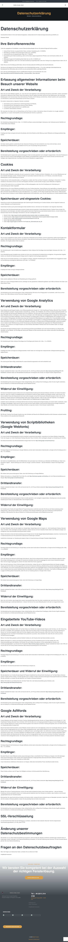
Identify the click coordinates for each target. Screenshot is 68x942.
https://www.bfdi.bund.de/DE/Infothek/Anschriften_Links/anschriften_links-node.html (20, 73)
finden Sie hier (52, 538)
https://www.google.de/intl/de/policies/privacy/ (11, 682)
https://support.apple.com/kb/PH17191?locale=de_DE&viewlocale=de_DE (24, 221)
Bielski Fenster (36, 937)
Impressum (31, 939)
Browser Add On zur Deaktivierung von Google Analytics (36, 399)
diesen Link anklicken (8, 403)
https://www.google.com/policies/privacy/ (45, 440)
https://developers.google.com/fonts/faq (38, 476)
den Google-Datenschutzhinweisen (45, 534)
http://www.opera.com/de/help (14, 220)
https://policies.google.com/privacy (37, 643)
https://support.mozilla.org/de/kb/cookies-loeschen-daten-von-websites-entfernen (30, 215)
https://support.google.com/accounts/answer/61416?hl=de (25, 218)
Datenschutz (36, 939)
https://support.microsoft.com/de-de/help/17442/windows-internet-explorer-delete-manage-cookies (35, 217)
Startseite (29, 16)
